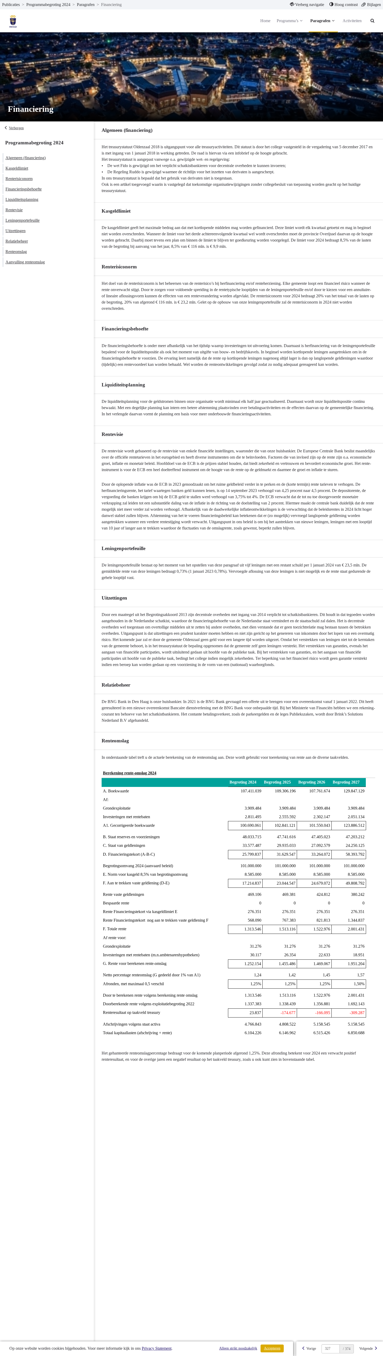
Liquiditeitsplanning (21, 199)
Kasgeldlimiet (16, 168)
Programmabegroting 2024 (48, 4)
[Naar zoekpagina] (373, 20)
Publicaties (11, 4)
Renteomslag (16, 251)
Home (265, 21)
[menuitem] (307, 4)
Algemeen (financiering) (25, 158)
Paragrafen (86, 4)
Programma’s (287, 21)
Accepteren (272, 1348)
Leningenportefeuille (22, 220)
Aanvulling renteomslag (25, 262)
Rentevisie (14, 210)
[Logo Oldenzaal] (13, 21)
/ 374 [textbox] (346, 1349)
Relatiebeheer (16, 241)
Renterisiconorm (19, 178)
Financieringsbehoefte (23, 189)
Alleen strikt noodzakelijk (238, 1348)
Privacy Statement (156, 1348)
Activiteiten (352, 21)
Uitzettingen (15, 231)
